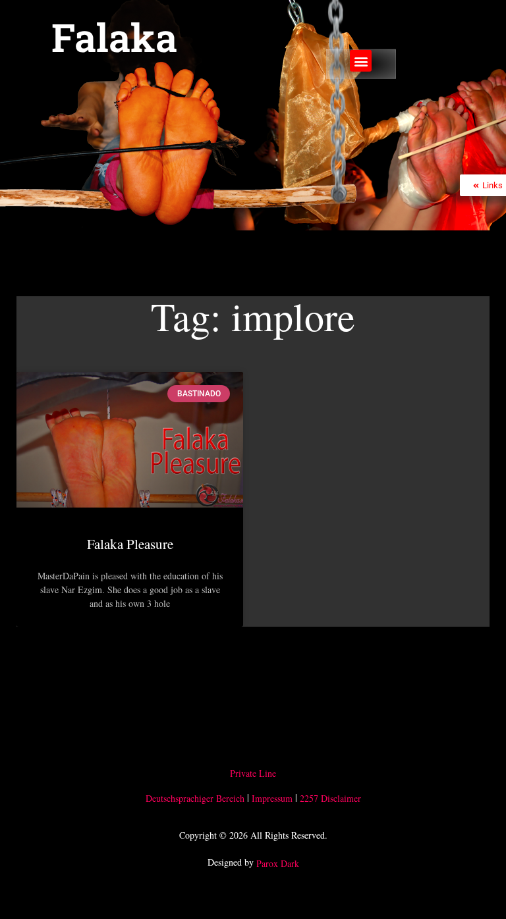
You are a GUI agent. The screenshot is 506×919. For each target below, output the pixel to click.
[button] (361, 61)
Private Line (253, 774)
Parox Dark (277, 863)
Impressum (272, 798)
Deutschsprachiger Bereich (195, 798)
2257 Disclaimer (330, 798)
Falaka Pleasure (130, 544)
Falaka (114, 37)
